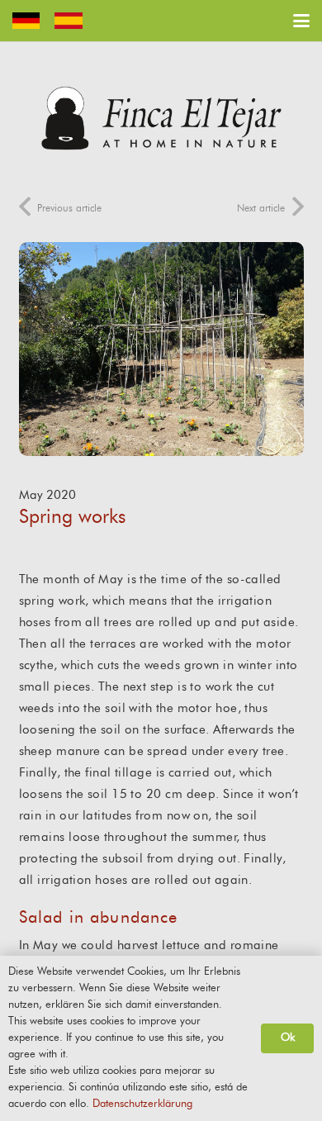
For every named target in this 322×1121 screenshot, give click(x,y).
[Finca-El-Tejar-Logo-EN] (161, 118)
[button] (301, 20)
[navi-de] (26, 20)
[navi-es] (68, 20)
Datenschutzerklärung (142, 1104)
